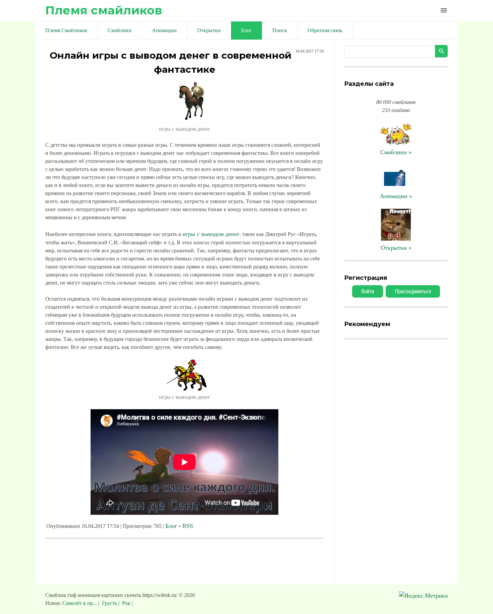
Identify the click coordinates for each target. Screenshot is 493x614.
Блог (171, 526)
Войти (367, 291)
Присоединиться (413, 291)
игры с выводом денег (210, 234)
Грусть (109, 603)
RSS (187, 526)
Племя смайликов (103, 10)
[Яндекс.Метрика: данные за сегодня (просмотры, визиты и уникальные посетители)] (423, 595)
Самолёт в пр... (80, 603)
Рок (126, 603)
